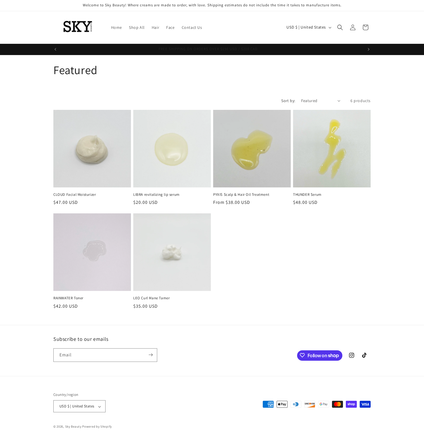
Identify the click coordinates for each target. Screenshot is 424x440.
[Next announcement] (368, 49)
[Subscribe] (150, 355)
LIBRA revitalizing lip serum (156, 194)
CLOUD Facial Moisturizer (74, 194)
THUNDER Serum (307, 194)
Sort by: (288, 100)
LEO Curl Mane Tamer (151, 298)
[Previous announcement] (55, 49)
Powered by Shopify (97, 427)
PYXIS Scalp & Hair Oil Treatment (241, 194)
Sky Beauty (73, 427)
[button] (340, 27)
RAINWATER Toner (68, 298)
